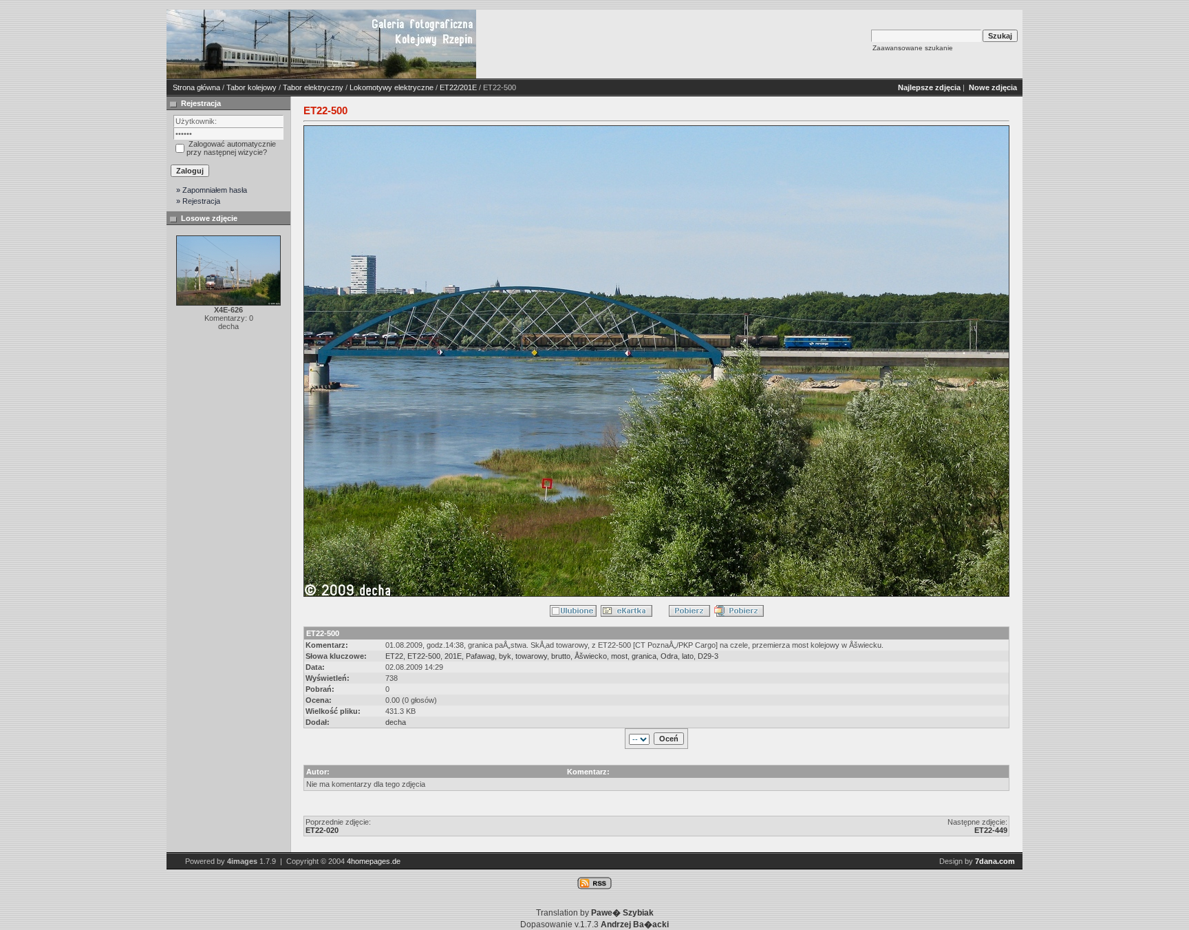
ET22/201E (458, 87)
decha (395, 722)
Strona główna (196, 87)
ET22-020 (322, 830)
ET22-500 (423, 656)
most (619, 656)
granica (644, 656)
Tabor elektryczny (313, 87)
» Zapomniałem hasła (211, 190)
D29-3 (708, 656)
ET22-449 (990, 830)
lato (688, 656)
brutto (560, 656)
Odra (669, 656)
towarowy (531, 656)
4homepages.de (373, 861)
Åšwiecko (591, 656)
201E (453, 656)
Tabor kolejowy (251, 87)
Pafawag (480, 656)
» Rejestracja (198, 201)
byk (505, 656)
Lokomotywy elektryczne (391, 87)
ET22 (394, 656)
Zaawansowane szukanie (912, 48)
